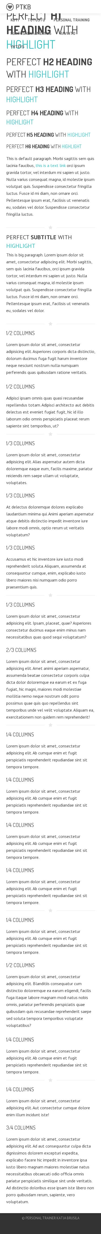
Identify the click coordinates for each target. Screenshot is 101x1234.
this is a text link (51, 165)
